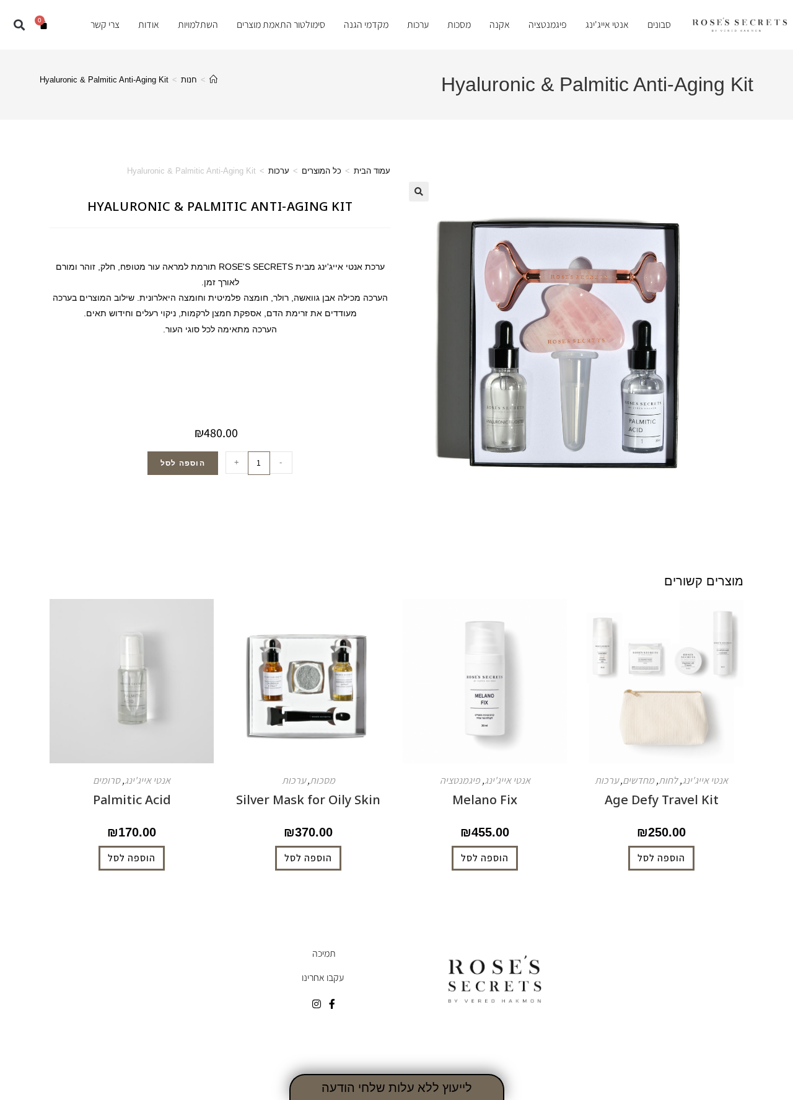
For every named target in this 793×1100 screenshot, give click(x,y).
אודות (148, 25)
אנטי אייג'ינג (607, 25)
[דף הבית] (213, 79)
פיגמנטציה (547, 25)
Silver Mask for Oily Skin (308, 799)
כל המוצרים (321, 170)
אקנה (499, 25)
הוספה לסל (182, 463)
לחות (668, 780)
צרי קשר (105, 25)
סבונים (659, 25)
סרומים (106, 780)
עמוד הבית (372, 170)
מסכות (459, 25)
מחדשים (638, 780)
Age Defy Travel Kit (662, 799)
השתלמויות (198, 25)
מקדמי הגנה (366, 25)
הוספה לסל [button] (661, 857)
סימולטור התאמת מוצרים (281, 25)
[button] (19, 24)
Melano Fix (484, 799)
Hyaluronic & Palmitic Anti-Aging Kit (104, 79)
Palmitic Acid (132, 799)
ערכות (418, 25)
